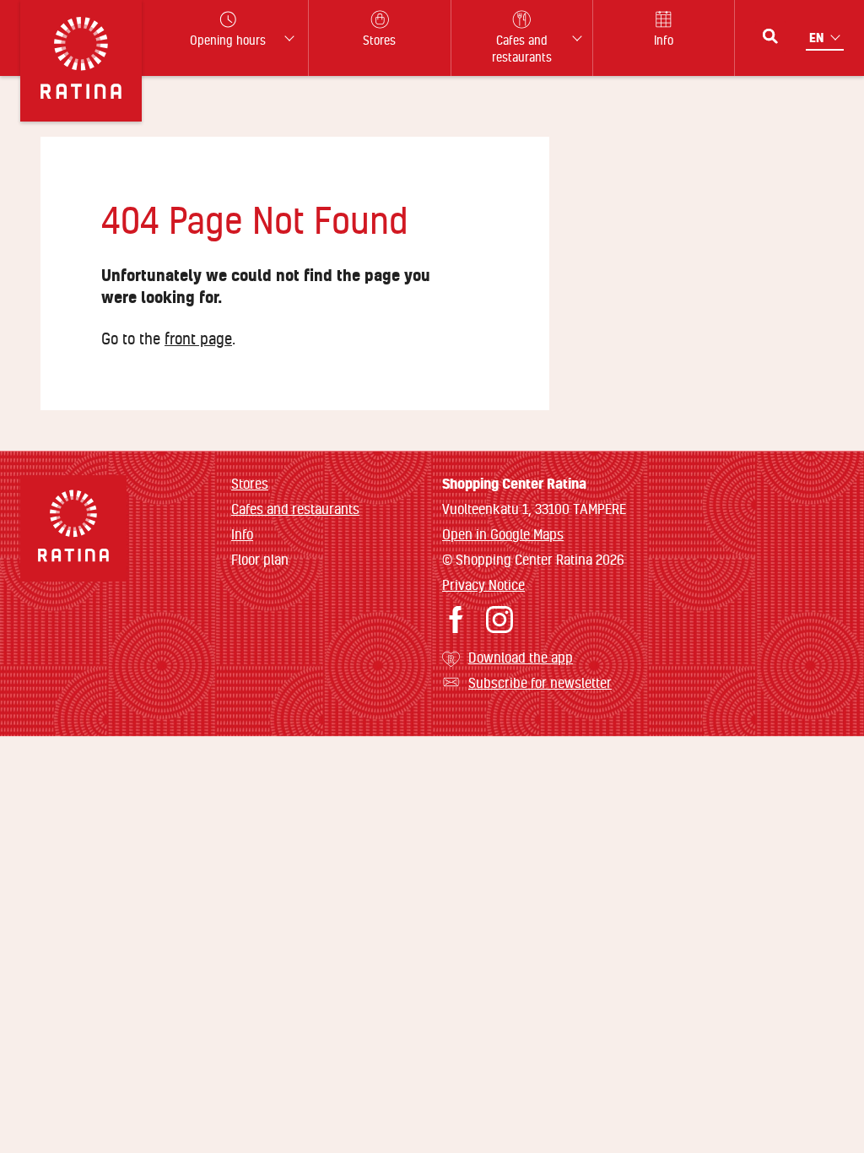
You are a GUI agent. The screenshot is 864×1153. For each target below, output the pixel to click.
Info (242, 534)
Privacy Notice (483, 584)
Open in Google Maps (503, 534)
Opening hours (228, 40)
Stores (249, 483)
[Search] (770, 36)
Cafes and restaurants (295, 508)
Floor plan (260, 559)
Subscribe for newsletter (540, 682)
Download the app (520, 657)
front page (198, 338)
